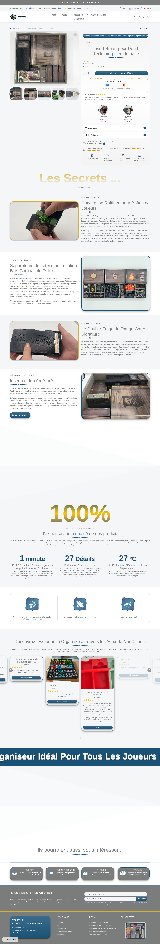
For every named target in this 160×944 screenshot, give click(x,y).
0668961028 (19, 927)
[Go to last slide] (10, 93)
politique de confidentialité (115, 904)
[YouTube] (124, 8)
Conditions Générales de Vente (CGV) (103, 928)
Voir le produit (26, 727)
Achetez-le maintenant (99, 78)
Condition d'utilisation (97, 932)
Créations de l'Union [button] (97, 15)
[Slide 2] (115, 102)
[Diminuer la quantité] (85, 73)
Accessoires (62, 928)
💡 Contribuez (69, 8)
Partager (146, 28)
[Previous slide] (11, 670)
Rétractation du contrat (98, 935)
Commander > (20, 415)
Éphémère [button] (79, 19)
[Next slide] (78, 93)
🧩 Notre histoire (15, 8)
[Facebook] (120, 8)
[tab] (80, 738)
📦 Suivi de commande (48, 8)
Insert (59, 925)
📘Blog (60, 8)
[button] (135, 16)
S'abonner (141, 898)
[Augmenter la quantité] (92, 73)
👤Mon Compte (82, 8)
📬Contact (33, 8)
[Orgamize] (18, 16)
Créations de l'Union (65, 932)
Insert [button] (64, 15)
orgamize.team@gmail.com (25, 930)
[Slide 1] (111, 102)
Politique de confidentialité (99, 922)
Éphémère (61, 935)
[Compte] (139, 16)
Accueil (55, 15)
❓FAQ (26, 8)
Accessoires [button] (77, 15)
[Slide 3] (119, 102)
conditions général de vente (133, 902)
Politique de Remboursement (100, 925)
